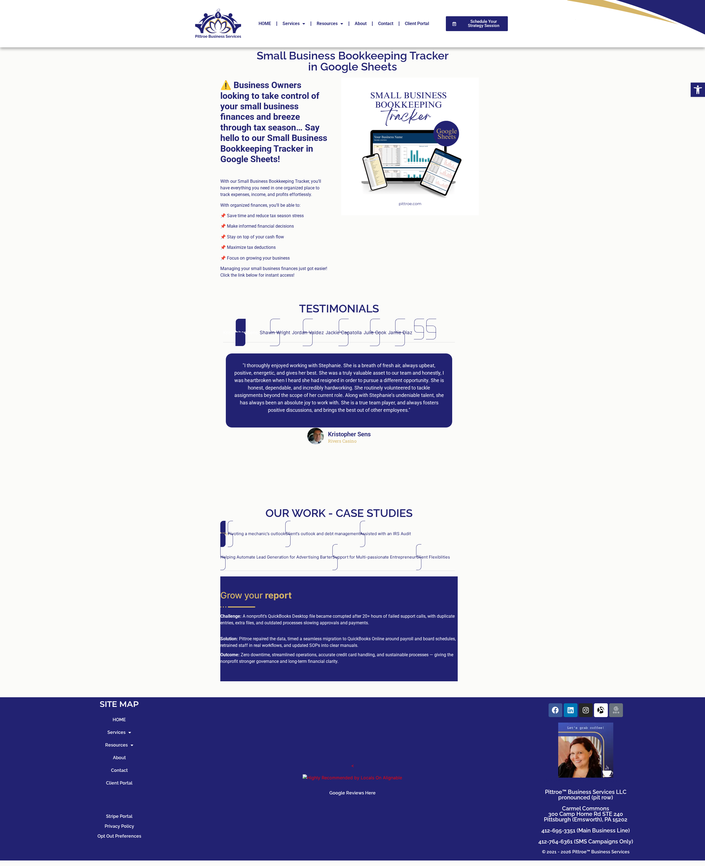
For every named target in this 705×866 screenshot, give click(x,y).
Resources (327, 23)
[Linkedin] (570, 710)
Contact (385, 23)
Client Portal (417, 23)
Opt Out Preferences (119, 836)
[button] (698, 90)
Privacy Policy (119, 826)
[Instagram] (586, 710)
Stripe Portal (119, 816)
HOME (265, 23)
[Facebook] (555, 710)
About (361, 23)
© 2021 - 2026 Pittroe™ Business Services (586, 851)
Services (291, 23)
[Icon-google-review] (616, 710)
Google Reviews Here (352, 793)
